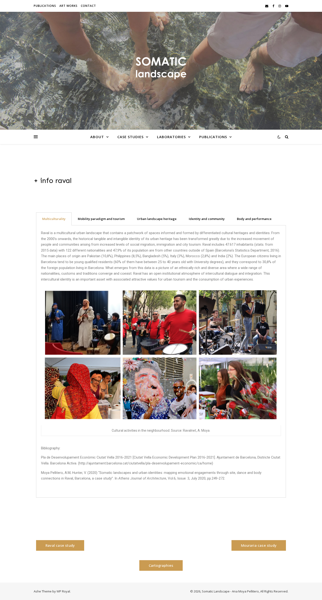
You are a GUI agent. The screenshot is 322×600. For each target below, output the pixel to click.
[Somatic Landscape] (161, 68)
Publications (45, 6)
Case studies (130, 136)
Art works (68, 6)
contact (88, 6)
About (97, 136)
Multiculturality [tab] (54, 219)
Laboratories (171, 136)
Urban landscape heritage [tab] (157, 219)
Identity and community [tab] (207, 219)
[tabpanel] (161, 361)
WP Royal (63, 591)
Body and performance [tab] (254, 219)
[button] (60, 545)
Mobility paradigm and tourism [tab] (101, 219)
